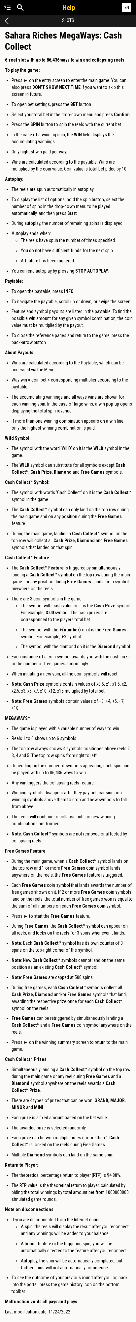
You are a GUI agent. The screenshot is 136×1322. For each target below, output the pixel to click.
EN (126, 7)
